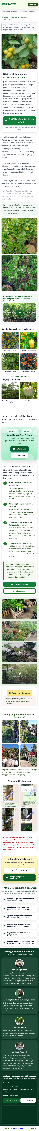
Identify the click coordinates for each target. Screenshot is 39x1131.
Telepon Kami (21, 591)
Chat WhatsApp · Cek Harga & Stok (21, 120)
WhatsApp (21, 449)
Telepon (21, 455)
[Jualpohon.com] (8, 4)
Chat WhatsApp (21, 584)
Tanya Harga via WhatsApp (17, 877)
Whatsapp (13, 1100)
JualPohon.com (17, 1128)
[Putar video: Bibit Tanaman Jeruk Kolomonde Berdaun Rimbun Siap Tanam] (19, 312)
